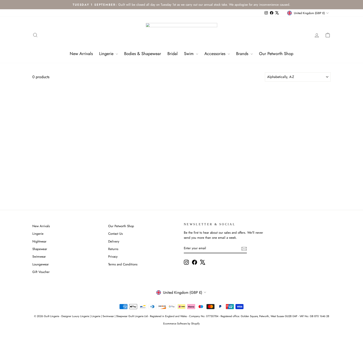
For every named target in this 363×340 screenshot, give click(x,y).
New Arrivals (81, 54)
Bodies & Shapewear (142, 54)
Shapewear (39, 249)
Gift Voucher (41, 272)
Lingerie (107, 54)
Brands (243, 54)
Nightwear (39, 241)
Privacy (113, 256)
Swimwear (39, 256)
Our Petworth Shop (276, 54)
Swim (189, 54)
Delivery (113, 241)
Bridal (172, 54)
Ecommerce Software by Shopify (181, 324)
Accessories (215, 54)
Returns (113, 249)
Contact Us (115, 233)
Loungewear (40, 264)
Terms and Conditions (122, 264)
